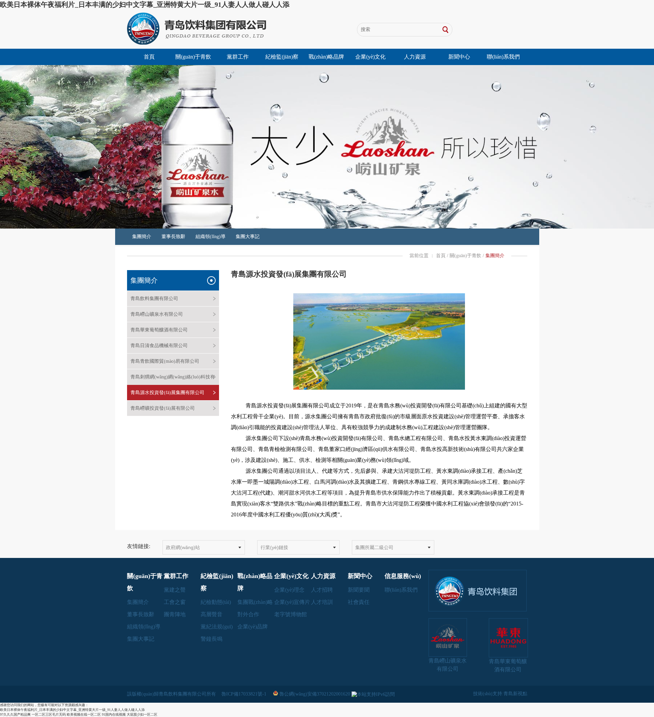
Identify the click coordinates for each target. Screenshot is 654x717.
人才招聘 (322, 590)
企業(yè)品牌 (252, 626)
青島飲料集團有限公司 (154, 298)
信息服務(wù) (403, 576)
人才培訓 (322, 602)
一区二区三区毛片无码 (49, 714)
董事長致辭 (173, 236)
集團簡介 (141, 236)
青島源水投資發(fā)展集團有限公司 (167, 392)
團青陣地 (175, 614)
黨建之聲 (175, 590)
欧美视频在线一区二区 (84, 714)
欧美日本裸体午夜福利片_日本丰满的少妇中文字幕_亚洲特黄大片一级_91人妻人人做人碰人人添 (145, 4)
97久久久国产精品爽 (15, 714)
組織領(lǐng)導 (210, 236)
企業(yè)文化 (370, 57)
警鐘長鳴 (211, 639)
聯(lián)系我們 (503, 57)
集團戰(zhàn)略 (255, 602)
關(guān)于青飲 (193, 57)
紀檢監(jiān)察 (281, 57)
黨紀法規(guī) (217, 626)
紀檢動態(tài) (216, 602)
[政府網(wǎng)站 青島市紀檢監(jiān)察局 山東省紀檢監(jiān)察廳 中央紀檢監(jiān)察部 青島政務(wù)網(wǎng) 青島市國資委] (203, 547)
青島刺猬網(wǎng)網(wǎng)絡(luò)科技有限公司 (172, 384)
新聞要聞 (359, 590)
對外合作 (248, 614)
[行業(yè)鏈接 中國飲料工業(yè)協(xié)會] (298, 547)
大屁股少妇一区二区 (142, 714)
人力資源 (415, 57)
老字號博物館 (290, 614)
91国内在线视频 (114, 714)
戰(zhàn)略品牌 (326, 57)
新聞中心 (459, 57)
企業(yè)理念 (289, 590)
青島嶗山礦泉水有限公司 (156, 314)
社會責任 (359, 602)
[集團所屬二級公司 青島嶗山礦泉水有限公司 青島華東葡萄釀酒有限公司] (393, 547)
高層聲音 (211, 614)
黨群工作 (238, 57)
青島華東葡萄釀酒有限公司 (159, 329)
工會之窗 (175, 602)
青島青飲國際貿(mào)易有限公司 (164, 361)
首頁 (149, 57)
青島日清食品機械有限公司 (159, 345)
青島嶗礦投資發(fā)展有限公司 (162, 408)
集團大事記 (248, 236)
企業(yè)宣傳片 (292, 602)
